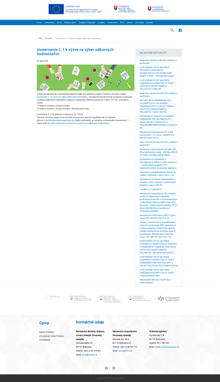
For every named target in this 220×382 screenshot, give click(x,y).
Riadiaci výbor (70, 22)
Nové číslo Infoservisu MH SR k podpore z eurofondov (159, 94)
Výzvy (59, 22)
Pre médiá (139, 22)
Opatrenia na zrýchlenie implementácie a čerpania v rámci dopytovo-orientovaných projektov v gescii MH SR (158, 182)
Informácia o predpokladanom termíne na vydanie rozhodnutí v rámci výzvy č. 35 (158, 173)
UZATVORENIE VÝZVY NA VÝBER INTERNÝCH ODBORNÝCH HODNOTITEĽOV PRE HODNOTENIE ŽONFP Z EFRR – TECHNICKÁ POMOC (157, 71)
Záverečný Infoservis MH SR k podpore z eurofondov (158, 61)
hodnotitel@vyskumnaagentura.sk (59, 120)
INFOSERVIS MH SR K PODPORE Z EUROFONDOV (155, 281)
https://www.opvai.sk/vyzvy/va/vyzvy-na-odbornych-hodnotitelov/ (80, 123)
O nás (39, 22)
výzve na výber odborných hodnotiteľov (70, 97)
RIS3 (122, 22)
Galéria (130, 22)
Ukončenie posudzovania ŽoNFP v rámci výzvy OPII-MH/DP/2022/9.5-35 (158, 216)
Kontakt (150, 22)
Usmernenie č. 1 (44, 97)
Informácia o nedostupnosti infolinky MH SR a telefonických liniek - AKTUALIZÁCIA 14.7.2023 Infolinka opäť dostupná (158, 152)
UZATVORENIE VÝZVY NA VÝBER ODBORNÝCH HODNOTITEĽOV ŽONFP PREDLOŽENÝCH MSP (157, 273)
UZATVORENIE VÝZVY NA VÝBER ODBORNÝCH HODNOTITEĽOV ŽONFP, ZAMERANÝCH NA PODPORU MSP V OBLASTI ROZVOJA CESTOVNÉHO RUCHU (159, 261)
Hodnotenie (112, 22)
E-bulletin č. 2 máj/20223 (151, 189)
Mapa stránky (46, 332)
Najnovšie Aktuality (153, 52)
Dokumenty (49, 22)
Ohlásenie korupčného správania (51, 338)
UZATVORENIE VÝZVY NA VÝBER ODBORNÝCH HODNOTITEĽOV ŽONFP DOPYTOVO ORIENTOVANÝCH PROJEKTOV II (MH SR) (157, 84)
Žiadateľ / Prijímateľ (87, 22)
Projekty (101, 22)
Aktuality (48, 38)
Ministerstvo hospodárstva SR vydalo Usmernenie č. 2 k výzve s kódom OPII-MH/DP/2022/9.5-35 (157, 135)
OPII (40, 38)
